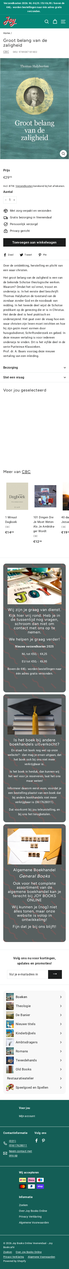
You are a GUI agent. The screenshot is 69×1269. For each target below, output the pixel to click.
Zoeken (23, 1205)
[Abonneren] (55, 974)
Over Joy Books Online (33, 1210)
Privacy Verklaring (30, 1216)
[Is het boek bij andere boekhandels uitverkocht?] (34, 716)
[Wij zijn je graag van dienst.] (34, 586)
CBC (6, 52)
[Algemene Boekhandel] (34, 846)
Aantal (8, 192)
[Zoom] (63, 153)
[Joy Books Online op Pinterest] (43, 1140)
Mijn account (27, 1116)
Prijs (6, 170)
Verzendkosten (24, 186)
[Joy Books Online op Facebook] (36, 1140)
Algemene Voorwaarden (34, 1222)
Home (6, 33)
